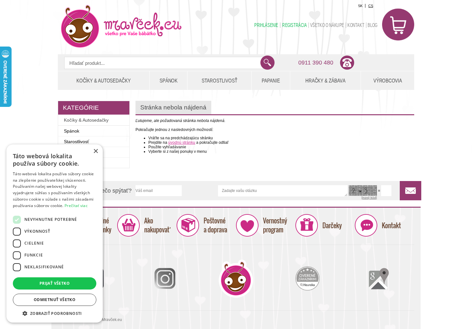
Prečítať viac (76, 205)
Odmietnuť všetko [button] (54, 299)
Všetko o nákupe (327, 25)
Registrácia (294, 25)
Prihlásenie (266, 25)
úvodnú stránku (181, 142)
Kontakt (355, 25)
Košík (398, 24)
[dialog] (54, 233)
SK (360, 6)
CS (370, 6)
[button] (54, 313)
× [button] (95, 151)
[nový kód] (369, 197)
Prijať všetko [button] (54, 283)
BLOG (372, 25)
